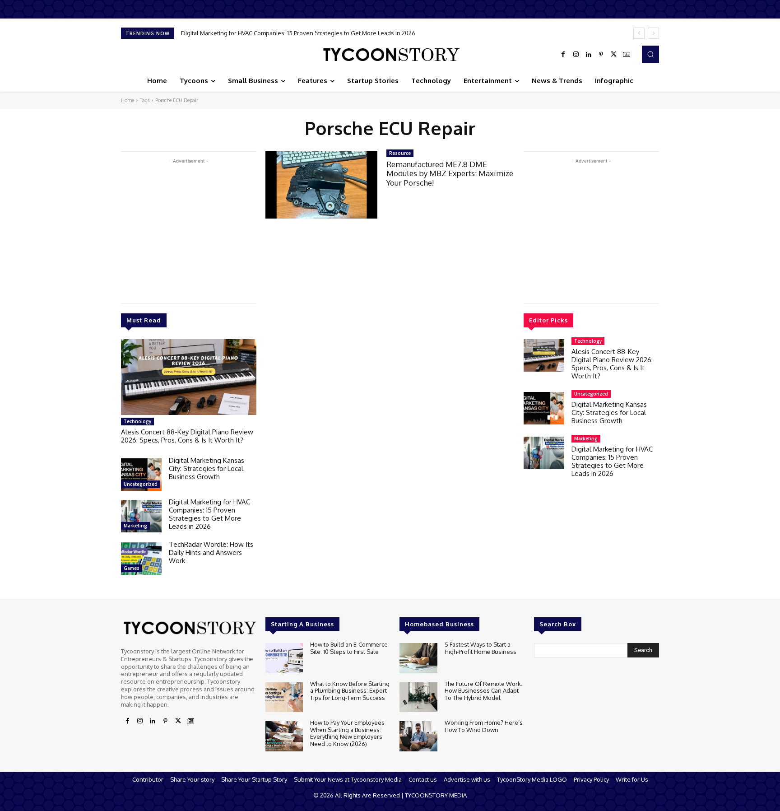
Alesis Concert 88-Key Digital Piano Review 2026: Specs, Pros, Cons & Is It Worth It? (187, 436)
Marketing (135, 525)
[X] (614, 54)
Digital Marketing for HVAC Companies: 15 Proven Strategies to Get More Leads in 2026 (209, 514)
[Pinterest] (601, 54)
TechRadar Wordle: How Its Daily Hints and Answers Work (261, 33)
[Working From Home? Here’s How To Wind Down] (418, 736)
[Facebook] (563, 54)
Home (127, 100)
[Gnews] (626, 54)
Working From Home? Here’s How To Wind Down (484, 726)
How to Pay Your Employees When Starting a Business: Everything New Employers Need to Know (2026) (347, 733)
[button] (650, 54)
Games (131, 568)
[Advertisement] (188, 229)
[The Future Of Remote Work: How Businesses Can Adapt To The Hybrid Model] (418, 697)
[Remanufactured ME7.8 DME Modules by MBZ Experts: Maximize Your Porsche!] (321, 185)
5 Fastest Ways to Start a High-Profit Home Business (480, 648)
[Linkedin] (588, 54)
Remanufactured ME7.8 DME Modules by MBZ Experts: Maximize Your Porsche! (449, 173)
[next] (653, 33)
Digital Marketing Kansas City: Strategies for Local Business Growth (206, 468)
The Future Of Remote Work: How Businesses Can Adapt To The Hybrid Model (483, 690)
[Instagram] (576, 54)
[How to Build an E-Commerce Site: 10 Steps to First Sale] (284, 658)
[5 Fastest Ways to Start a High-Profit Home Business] (418, 658)
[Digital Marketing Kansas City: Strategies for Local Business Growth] (141, 474)
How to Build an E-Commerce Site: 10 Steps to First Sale (349, 648)
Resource (400, 153)
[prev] (639, 33)
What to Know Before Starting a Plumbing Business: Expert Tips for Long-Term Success (350, 690)
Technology (137, 421)
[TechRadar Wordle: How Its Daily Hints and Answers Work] (141, 558)
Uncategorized (141, 484)
